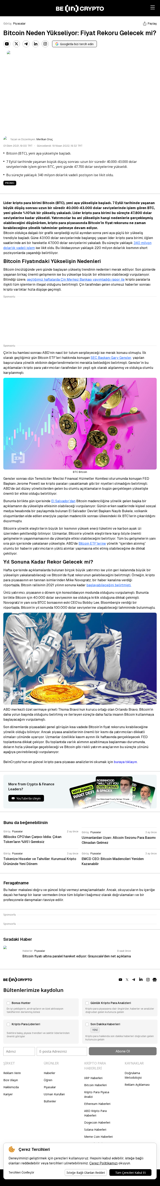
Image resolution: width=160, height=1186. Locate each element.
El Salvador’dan (63, 501)
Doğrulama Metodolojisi (133, 1075)
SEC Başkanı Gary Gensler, (111, 358)
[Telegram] (26, 43)
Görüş (7, 23)
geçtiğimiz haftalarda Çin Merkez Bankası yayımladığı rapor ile (76, 279)
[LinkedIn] (35, 43)
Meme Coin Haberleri (98, 1137)
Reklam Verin (12, 1073)
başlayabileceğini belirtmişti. (108, 585)
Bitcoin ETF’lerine (92, 543)
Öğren (48, 1080)
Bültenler (50, 1101)
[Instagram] (45, 43)
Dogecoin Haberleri (97, 1122)
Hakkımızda (11, 1087)
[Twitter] (16, 43)
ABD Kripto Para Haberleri (95, 1113)
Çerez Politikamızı (103, 1163)
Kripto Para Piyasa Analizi (96, 1094)
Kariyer (8, 1094)
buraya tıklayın (125, 762)
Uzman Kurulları (54, 1094)
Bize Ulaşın (10, 1080)
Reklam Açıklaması (137, 1085)
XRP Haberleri (93, 1078)
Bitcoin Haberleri (95, 1085)
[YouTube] (6, 43)
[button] (41, 1007)
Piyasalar (19, 23)
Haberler (49, 1073)
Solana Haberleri (95, 1129)
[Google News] (154, 980)
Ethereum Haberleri (97, 1104)
